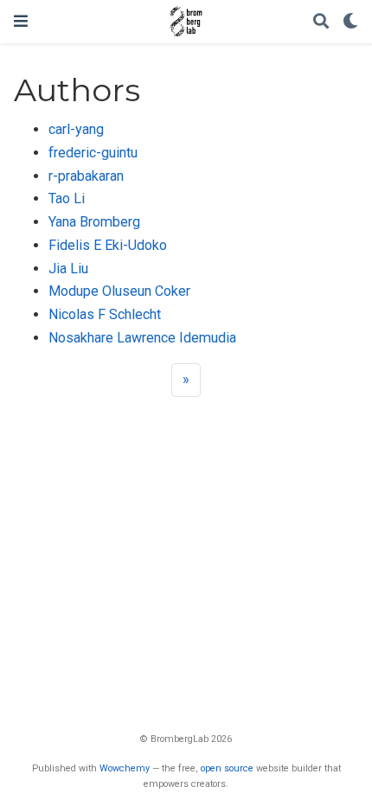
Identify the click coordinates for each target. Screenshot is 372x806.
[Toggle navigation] (21, 21)
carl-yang (76, 129)
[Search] (321, 22)
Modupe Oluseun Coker (119, 291)
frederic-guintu (93, 152)
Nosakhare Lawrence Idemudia (142, 337)
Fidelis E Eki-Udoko (107, 245)
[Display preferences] (350, 22)
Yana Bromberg (94, 222)
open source (227, 768)
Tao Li (66, 198)
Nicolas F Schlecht (104, 314)
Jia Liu (68, 268)
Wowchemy (124, 768)
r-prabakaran (86, 176)
